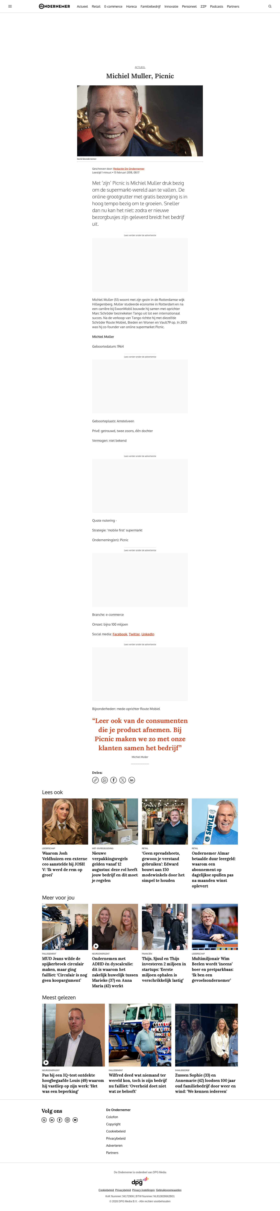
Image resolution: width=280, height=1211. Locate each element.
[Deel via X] (122, 780)
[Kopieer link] (95, 780)
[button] (143, 1190)
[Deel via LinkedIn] (131, 780)
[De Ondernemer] (54, 6)
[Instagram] (67, 1120)
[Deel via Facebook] (113, 780)
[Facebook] (59, 1120)
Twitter (134, 634)
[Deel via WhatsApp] (104, 780)
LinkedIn (147, 634)
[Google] (44, 1120)
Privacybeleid (123, 1190)
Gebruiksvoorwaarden (168, 1190)
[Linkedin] (51, 1120)
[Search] (270, 6)
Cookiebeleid (106, 1190)
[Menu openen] (10, 6)
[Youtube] (75, 1120)
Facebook (120, 634)
